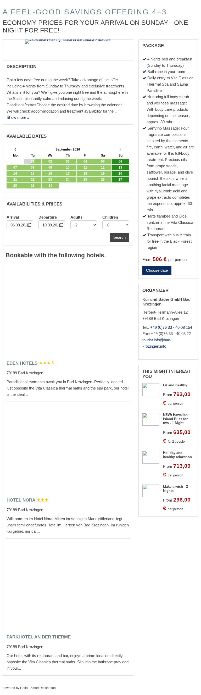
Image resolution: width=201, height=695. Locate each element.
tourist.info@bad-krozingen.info (156, 343)
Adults (76, 217)
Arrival (13, 217)
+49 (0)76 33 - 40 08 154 (171, 327)
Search (119, 237)
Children (110, 217)
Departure (47, 217)
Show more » (18, 117)
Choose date (157, 270)
